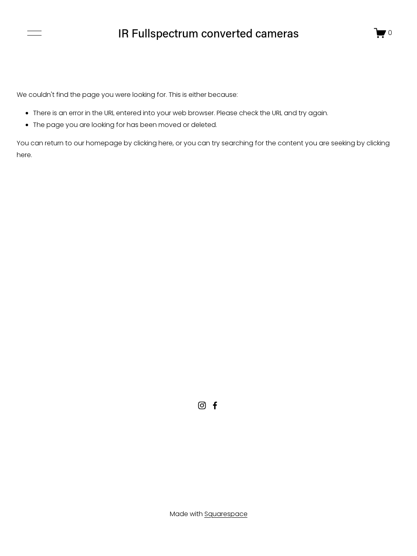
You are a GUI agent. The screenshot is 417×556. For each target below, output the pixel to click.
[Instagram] (202, 405)
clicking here (153, 143)
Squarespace (226, 514)
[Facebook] (215, 405)
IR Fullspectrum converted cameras (208, 32)
